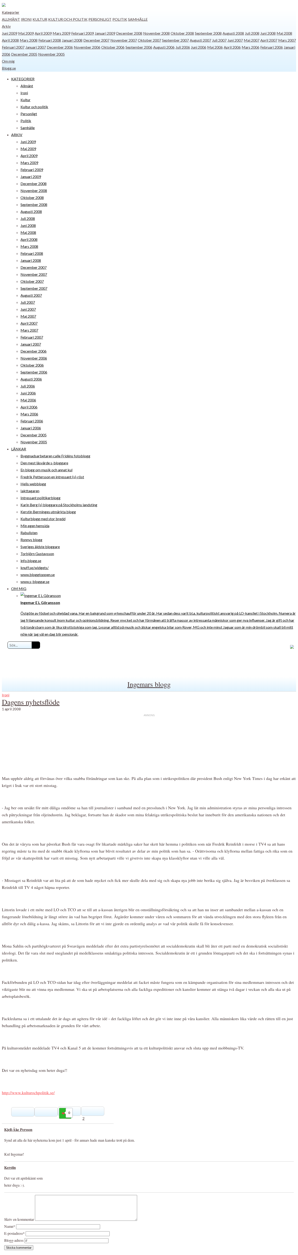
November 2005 (51, 54)
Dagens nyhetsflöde (31, 702)
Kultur (40, 19)
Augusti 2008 (233, 33)
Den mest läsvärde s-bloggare (44, 463)
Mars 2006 (250, 47)
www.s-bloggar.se (34, 581)
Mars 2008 (28, 40)
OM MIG (18, 588)
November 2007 (123, 40)
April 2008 (10, 40)
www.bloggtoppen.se (37, 574)
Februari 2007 (13, 47)
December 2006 (60, 47)
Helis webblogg (33, 484)
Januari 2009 (105, 33)
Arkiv (6, 26)
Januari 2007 (35, 47)
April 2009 (43, 33)
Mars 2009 (61, 33)
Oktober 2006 (113, 47)
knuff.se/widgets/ (34, 567)
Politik (119, 19)
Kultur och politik (68, 19)
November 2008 (156, 33)
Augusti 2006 (164, 47)
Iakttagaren (29, 491)
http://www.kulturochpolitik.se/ (28, 1092)
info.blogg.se (30, 560)
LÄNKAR (18, 449)
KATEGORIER (22, 79)
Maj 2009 (26, 33)
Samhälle (138, 19)
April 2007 (268, 40)
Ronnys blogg (31, 539)
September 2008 (208, 33)
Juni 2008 (268, 33)
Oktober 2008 (182, 33)
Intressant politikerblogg (40, 498)
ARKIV (16, 134)
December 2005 (24, 54)
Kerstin (10, 1167)
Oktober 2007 (149, 40)
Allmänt (11, 19)
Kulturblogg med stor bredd (42, 518)
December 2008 (129, 33)
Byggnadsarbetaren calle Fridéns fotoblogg (55, 456)
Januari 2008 (72, 40)
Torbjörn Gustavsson (37, 553)
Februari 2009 (82, 33)
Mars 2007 (287, 40)
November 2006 (87, 47)
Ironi (26, 19)
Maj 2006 (215, 47)
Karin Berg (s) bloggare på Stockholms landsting (58, 505)
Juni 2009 (9, 33)
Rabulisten (28, 532)
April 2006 (232, 47)
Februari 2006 (271, 47)
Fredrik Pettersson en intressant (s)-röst (52, 477)
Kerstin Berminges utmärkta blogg (48, 511)
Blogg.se (9, 68)
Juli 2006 (183, 47)
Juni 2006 (198, 47)
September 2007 (175, 40)
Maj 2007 (251, 40)
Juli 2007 (219, 40)
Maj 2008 (284, 33)
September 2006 (138, 47)
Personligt (100, 19)
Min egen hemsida (34, 525)
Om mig (8, 61)
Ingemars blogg (149, 684)
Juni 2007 (235, 40)
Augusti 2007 (200, 40)
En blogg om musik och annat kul (46, 470)
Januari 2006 (30, 428)
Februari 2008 (49, 40)
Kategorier (10, 12)
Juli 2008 (252, 33)
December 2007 (96, 40)
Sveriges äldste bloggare (40, 546)
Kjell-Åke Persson (18, 1129)
